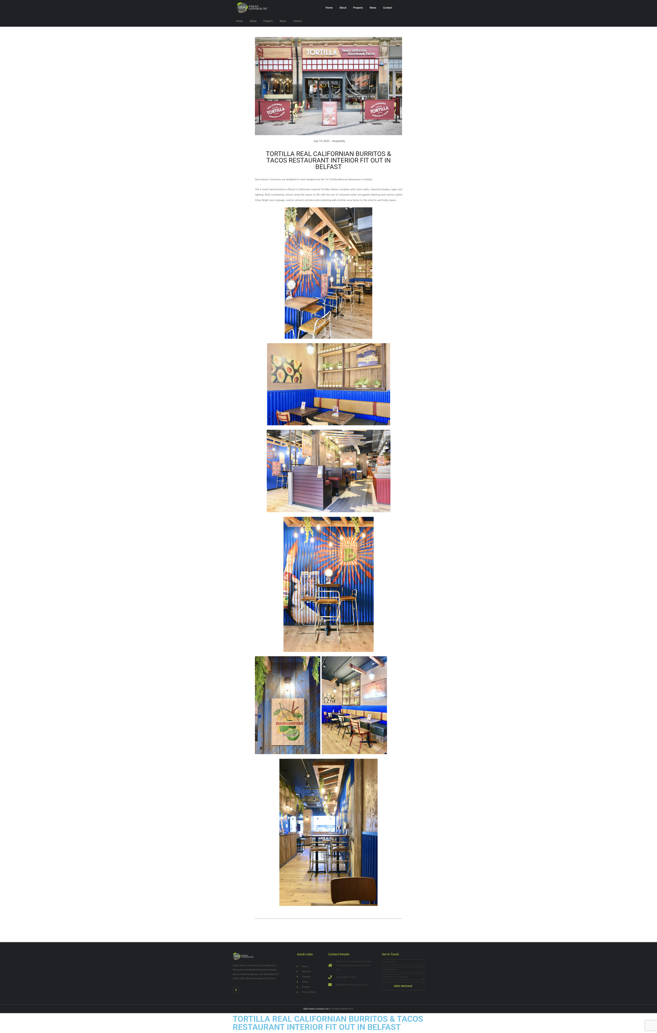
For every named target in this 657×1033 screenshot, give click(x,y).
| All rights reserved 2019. (328, 1009)
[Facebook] (236, 990)
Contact (387, 7)
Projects (358, 7)
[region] (44, 1008)
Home (329, 7)
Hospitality (338, 141)
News (373, 7)
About (342, 7)
